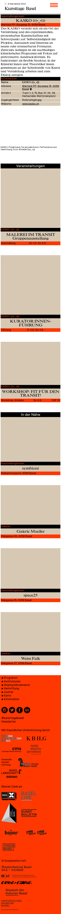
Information (11, 699)
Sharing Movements (17, 685)
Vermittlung (11, 688)
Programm (11, 678)
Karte (7, 696)
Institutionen (12, 681)
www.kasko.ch (30, 104)
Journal (8, 692)
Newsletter (8, 722)
